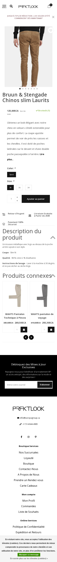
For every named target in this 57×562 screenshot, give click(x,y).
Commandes (28, 506)
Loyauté (28, 458)
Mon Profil (28, 500)
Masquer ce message (29, 555)
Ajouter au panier (36, 198)
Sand (12, 174)
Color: (11, 168)
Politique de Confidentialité (28, 526)
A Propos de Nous (28, 474)
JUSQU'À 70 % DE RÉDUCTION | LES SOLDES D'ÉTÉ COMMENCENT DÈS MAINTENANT (28, 17)
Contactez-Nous (28, 469)
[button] (20, 88)
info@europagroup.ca (30, 418)
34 (28, 187)
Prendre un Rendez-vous (28, 480)
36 (19, 187)
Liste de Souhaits (28, 512)
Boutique (28, 463)
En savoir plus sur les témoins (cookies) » (29, 558)
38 (10, 187)
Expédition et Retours (28, 532)
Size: (10, 181)
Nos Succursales (28, 452)
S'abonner (45, 384)
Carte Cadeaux (28, 485)
